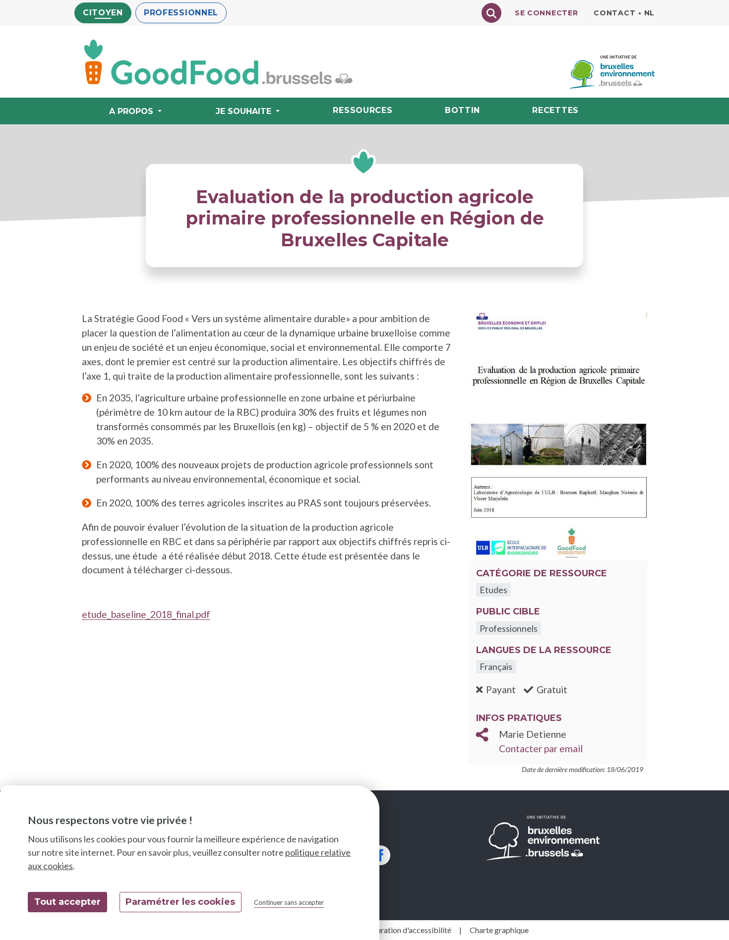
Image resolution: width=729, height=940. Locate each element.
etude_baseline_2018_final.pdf (146, 614)
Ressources (362, 110)
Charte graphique (499, 930)
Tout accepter (67, 901)
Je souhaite (243, 111)
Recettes (555, 110)
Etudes (493, 589)
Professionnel (181, 12)
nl (649, 12)
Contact (614, 12)
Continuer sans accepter (289, 902)
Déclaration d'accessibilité (406, 930)
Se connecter (546, 12)
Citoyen (103, 12)
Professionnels (509, 628)
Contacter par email (541, 748)
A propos (131, 111)
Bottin (462, 110)
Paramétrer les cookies (180, 901)
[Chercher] (491, 13)
